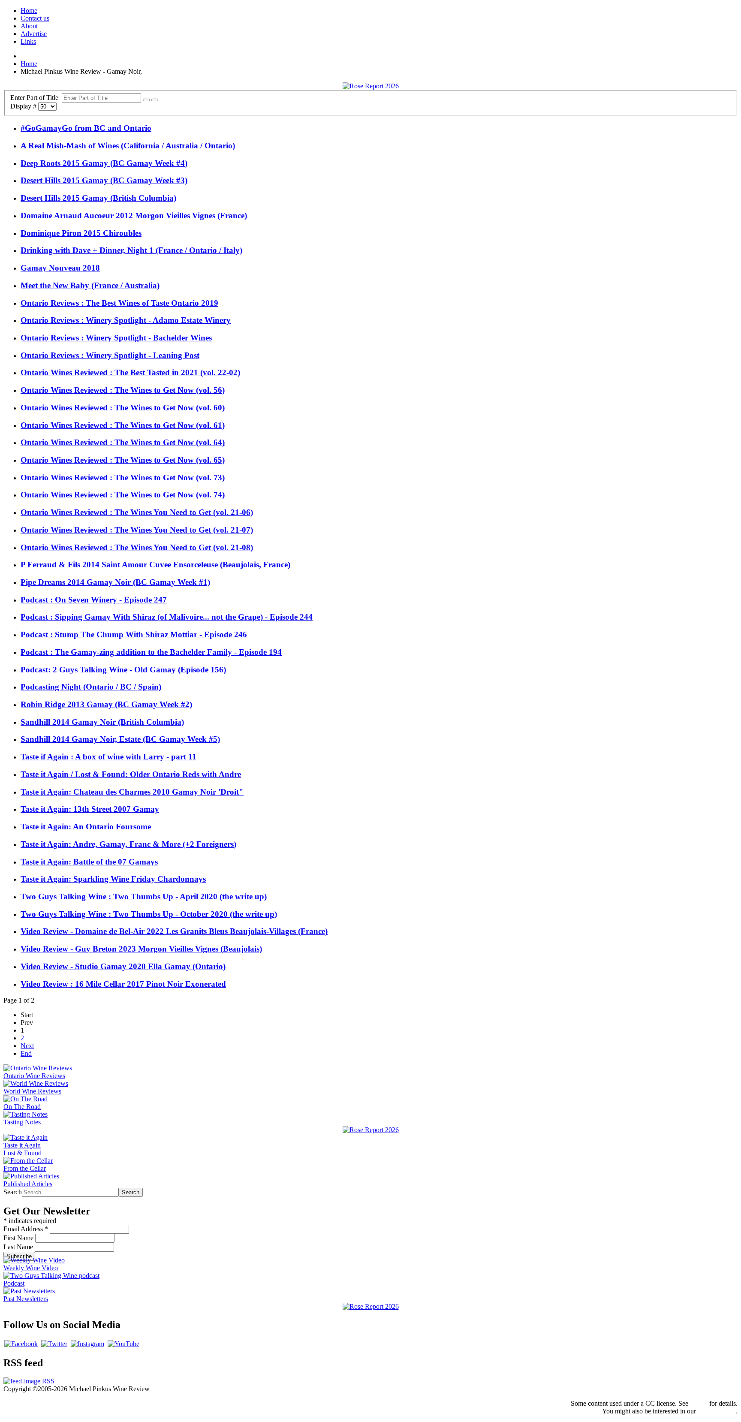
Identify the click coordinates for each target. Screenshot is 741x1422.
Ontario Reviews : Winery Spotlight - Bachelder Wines (116, 337)
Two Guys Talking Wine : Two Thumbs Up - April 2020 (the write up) (144, 896)
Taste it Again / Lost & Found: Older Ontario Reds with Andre (131, 774)
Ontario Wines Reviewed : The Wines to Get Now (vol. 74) (123, 494)
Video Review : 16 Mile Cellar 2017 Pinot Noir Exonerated (123, 983)
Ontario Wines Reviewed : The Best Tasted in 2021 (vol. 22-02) (130, 372)
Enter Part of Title (36, 97)
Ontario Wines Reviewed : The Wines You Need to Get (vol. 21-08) (137, 547)
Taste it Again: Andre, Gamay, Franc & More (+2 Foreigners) (128, 844)
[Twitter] (54, 1343)
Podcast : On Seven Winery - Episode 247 (94, 599)
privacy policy (717, 1411)
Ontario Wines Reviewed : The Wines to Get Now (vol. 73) (123, 477)
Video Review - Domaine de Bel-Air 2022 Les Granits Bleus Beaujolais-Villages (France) (174, 931)
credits (699, 1403)
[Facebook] (21, 1343)
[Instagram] (87, 1343)
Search (12, 1192)
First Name (19, 1237)
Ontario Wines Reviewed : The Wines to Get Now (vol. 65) (123, 459)
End (26, 1053)
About (29, 26)
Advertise (34, 33)
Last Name (19, 1246)
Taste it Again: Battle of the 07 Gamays (89, 861)
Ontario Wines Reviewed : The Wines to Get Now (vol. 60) (123, 407)
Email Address (25, 1228)
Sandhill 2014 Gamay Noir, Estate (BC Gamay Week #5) (120, 739)
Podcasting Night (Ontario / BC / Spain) (91, 686)
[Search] (146, 100)
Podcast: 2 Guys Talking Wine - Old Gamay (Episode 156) (123, 669)
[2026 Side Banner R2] (371, 1306)
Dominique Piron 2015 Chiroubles (81, 233)
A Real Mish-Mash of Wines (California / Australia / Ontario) (128, 145)
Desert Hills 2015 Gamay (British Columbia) (98, 197)
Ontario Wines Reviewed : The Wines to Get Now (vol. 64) (123, 442)
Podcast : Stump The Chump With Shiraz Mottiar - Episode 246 (134, 634)
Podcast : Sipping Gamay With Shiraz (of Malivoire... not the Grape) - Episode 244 (167, 616)
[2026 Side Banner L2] (371, 1129)
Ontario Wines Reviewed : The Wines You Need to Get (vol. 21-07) (137, 529)
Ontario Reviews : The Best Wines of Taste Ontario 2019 (119, 302)
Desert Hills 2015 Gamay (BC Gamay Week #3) (104, 180)
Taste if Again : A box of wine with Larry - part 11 (108, 756)
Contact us (35, 18)
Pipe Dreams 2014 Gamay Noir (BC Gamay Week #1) (115, 582)
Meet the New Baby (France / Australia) (90, 285)
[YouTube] (123, 1343)
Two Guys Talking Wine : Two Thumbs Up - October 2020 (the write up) (149, 914)
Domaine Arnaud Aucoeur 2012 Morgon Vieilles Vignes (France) (134, 215)
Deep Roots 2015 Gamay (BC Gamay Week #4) (104, 163)
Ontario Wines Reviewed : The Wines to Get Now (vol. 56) (123, 390)
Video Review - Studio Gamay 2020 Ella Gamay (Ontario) (123, 966)
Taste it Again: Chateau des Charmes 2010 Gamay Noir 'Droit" (132, 791)
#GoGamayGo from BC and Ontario (86, 128)
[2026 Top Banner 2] (371, 86)
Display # (24, 106)
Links (28, 41)
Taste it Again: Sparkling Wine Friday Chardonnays (113, 878)
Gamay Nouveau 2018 (60, 267)
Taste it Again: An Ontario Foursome (86, 826)
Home (29, 10)
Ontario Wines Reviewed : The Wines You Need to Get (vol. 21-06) (137, 512)
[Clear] (154, 100)
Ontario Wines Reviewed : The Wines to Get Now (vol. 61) (123, 425)
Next (27, 1045)
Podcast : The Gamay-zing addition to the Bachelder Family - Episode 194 (151, 652)
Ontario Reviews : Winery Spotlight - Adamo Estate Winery (126, 320)
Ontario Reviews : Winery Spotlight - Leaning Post (110, 355)
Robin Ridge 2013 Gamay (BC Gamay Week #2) (106, 704)
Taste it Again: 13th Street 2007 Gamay (90, 808)
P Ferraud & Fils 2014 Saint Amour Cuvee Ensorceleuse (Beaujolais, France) (155, 564)
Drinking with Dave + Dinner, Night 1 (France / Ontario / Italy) (131, 250)
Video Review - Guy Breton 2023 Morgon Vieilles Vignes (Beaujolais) (141, 948)
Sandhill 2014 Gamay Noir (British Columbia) (102, 721)
